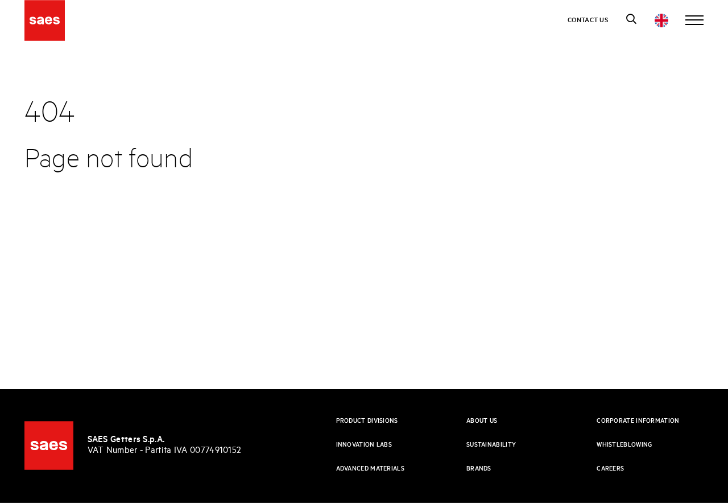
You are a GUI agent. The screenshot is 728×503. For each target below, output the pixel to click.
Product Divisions (367, 421)
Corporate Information (638, 421)
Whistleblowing (624, 445)
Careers (610, 468)
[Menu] (694, 20)
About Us (481, 421)
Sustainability (491, 445)
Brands (478, 468)
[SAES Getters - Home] (48, 445)
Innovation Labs (364, 445)
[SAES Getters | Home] (44, 20)
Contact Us (588, 20)
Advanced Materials (370, 468)
